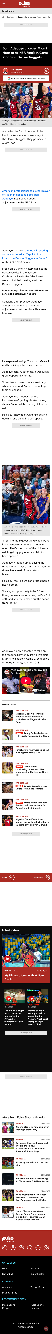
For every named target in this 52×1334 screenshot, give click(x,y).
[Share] (46, 71)
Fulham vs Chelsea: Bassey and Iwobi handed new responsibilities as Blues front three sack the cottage (32, 1147)
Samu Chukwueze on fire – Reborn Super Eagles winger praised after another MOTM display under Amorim (30, 1215)
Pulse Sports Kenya (8, 1306)
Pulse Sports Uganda (37, 1306)
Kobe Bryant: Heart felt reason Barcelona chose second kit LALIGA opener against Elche (31, 1197)
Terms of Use (38, 1287)
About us (7, 1287)
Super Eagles (37, 1274)
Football (21, 1123)
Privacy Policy (9, 1292)
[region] (26, 1008)
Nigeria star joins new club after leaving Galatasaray (32, 1128)
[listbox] (27, 1008)
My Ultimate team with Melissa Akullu (24, 977)
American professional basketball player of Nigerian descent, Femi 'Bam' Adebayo (26, 194)
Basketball (11, 17)
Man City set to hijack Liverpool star (32, 1163)
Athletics (35, 1268)
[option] (14, 1009)
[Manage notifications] (46, 1328)
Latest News (8, 11)
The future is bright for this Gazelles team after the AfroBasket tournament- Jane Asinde (14, 1017)
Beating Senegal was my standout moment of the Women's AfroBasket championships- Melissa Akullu (37, 1017)
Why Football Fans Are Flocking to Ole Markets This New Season (32, 1180)
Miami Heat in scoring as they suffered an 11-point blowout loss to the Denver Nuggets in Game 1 (25, 254)
